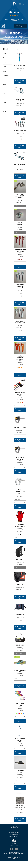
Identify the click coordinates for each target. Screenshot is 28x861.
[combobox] (20, 49)
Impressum (14, 856)
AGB (14, 858)
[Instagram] (16, 849)
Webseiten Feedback (14, 836)
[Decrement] (14, 77)
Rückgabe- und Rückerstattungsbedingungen (14, 853)
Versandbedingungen (14, 852)
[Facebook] (11, 849)
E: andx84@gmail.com (14, 834)
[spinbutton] (19, 77)
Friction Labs (6, 57)
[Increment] (25, 77)
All (3, 56)
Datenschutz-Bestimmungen (14, 857)
